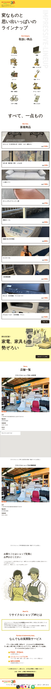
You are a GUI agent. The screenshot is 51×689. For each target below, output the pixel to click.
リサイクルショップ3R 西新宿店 (25, 465)
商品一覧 (45, 321)
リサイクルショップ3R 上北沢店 (25, 375)
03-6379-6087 (5, 420)
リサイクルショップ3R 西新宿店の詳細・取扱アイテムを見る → (25, 545)
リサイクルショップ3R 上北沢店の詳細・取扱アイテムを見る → (25, 459)
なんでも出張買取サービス (25, 675)
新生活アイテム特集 (42, 356)
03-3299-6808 (5, 510)
